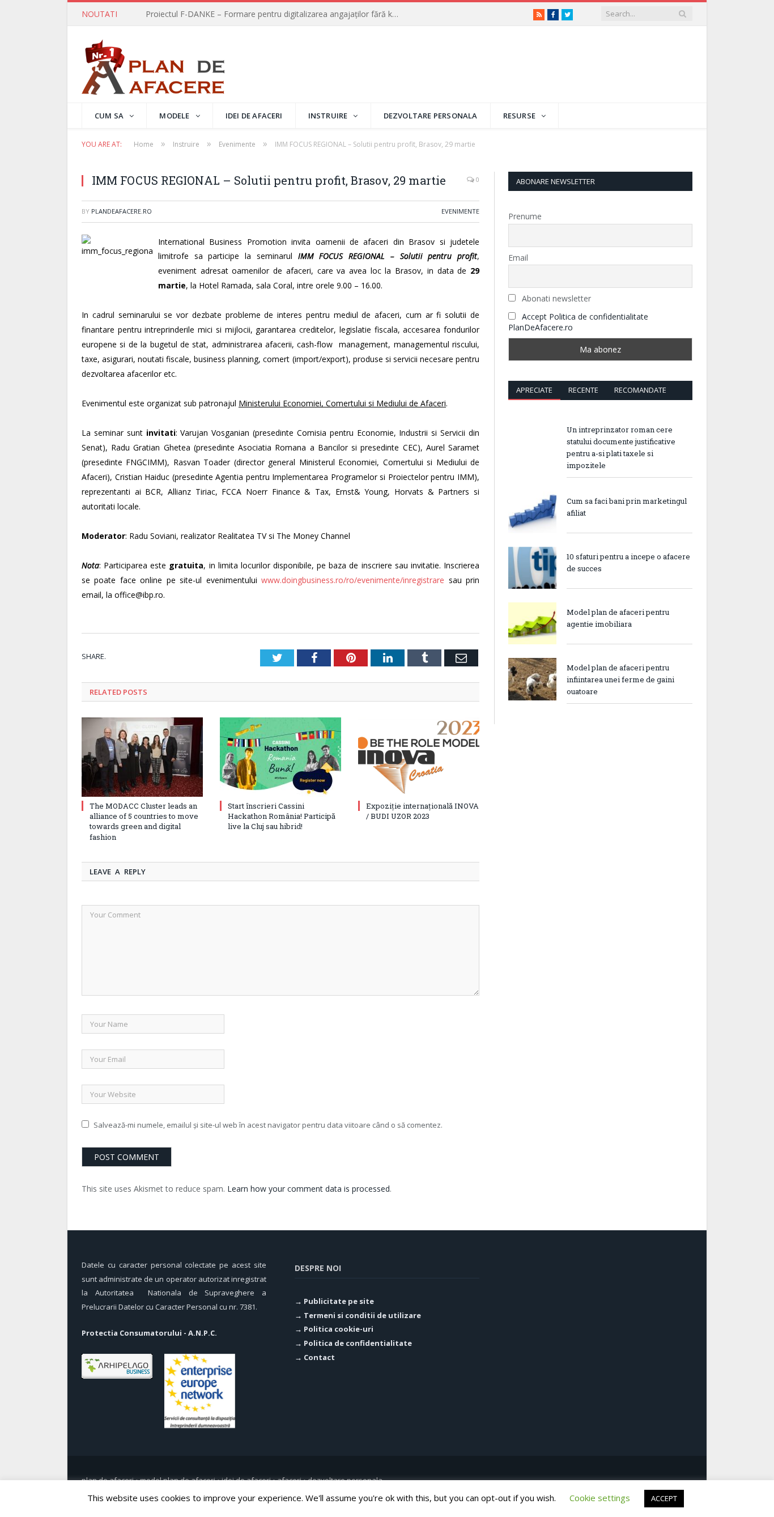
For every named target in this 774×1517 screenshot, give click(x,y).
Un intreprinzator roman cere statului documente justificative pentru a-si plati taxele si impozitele (621, 447)
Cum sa (109, 116)
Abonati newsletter (555, 298)
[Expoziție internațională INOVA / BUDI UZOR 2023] (418, 757)
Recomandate (640, 390)
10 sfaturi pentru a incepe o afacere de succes (628, 562)
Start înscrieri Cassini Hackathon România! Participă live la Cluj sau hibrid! (281, 816)
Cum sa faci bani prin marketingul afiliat (627, 507)
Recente (583, 390)
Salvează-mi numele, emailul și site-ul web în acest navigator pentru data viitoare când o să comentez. (268, 1125)
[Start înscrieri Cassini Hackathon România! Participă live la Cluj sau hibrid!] (280, 757)
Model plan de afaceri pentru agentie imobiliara (618, 618)
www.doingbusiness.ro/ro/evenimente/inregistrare (352, 580)
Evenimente (460, 211)
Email (518, 257)
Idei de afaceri (254, 116)
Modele (174, 116)
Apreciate (534, 390)
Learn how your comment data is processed (308, 1188)
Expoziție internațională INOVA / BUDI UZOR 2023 (422, 811)
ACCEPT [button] (664, 1498)
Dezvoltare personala (431, 116)
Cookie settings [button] (599, 1497)
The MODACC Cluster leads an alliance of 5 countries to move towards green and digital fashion (144, 821)
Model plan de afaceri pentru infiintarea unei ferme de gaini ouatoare (620, 679)
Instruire (328, 116)
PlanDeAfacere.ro (121, 211)
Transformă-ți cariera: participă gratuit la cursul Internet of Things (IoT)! (276, 14)
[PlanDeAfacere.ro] (153, 64)
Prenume (525, 216)
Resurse (519, 116)
